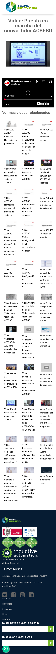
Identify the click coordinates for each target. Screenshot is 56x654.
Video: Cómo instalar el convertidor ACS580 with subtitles (46, 176)
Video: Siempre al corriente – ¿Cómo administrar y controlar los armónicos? (28, 486)
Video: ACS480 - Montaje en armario (46, 233)
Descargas (7, 609)
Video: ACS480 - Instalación (9, 273)
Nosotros (6, 598)
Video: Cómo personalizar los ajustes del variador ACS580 (10, 176)
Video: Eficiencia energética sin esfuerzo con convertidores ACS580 (28, 383)
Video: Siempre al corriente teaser (46, 479)
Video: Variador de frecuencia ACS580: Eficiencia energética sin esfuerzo (28, 346)
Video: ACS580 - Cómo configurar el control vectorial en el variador (28, 240)
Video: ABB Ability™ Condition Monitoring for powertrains (10, 137)
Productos (7, 604)
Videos (5, 614)
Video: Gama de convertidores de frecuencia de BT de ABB (10, 380)
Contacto (6, 619)
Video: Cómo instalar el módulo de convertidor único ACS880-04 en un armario (28, 419)
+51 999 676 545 (12, 568)
